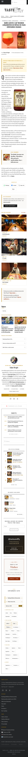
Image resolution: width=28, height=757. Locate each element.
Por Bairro (3, 708)
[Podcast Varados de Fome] (17, 398)
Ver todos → (24, 212)
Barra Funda (8, 641)
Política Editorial (5, 719)
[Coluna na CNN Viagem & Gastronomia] (14, 398)
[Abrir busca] (22, 2)
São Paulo (4, 310)
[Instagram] (2, 690)
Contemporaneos (15, 658)
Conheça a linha (14, 578)
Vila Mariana (16, 637)
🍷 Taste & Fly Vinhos (6, 734)
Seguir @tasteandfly (10, 205)
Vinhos (7, 668)
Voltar (13, 753)
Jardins (7, 613)
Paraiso (19, 630)
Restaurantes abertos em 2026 (8, 699)
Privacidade (4, 724)
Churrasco (8, 658)
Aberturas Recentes (6, 701)
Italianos (8, 648)
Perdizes (13, 630)
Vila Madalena (14, 616)
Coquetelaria (9, 665)
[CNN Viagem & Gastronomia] (6, 690)
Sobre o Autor (4, 716)
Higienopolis (8, 616)
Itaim (12, 176)
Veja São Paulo (12, 374)
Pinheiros (4, 116)
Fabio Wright (6, 52)
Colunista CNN (6, 388)
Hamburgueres (8, 654)
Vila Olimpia (14, 641)
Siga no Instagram (14, 548)
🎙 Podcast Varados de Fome (7, 729)
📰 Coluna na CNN (5, 732)
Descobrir (3, 703)
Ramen (19, 648)
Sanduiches (15, 654)
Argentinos (8, 651)
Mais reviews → (20, 514)
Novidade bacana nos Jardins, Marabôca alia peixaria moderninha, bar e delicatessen (17, 158)
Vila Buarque (8, 637)
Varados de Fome (20, 384)
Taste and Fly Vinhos (17, 386)
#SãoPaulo (5, 20)
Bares (7, 16)
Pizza (13, 651)
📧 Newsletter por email (7, 737)
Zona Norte (15, 634)
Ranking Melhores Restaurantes (9, 696)
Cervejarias (15, 20)
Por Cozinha (4, 711)
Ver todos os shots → (14, 434)
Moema (7, 630)
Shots (14, 413)
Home (2, 16)
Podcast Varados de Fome (14, 391)
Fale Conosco (4, 721)
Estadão (10, 376)
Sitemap (20, 744)
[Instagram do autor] (10, 398)
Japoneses (14, 648)
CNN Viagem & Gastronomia (16, 382)
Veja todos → (13, 293)
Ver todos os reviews (14, 395)
